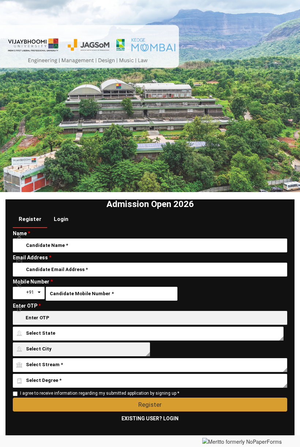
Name (21, 233)
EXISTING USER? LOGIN (150, 418)
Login (61, 219)
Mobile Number (33, 282)
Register (30, 219)
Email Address (32, 257)
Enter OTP (27, 306)
